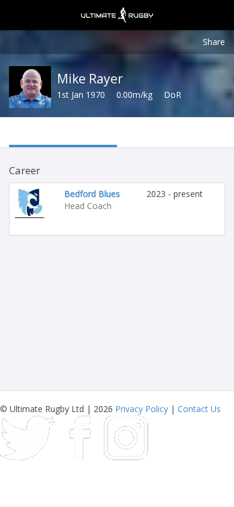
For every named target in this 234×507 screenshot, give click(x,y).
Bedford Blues (92, 193)
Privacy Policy (141, 408)
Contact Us (199, 408)
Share (214, 41)
